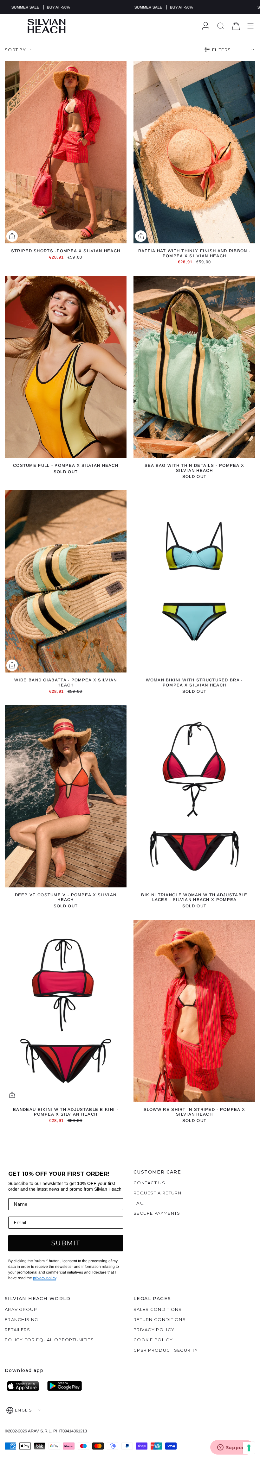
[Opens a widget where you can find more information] (232, 1448)
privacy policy (102, 791)
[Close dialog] (248, 642)
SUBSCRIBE (68, 756)
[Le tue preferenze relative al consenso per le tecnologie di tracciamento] (249, 1448)
